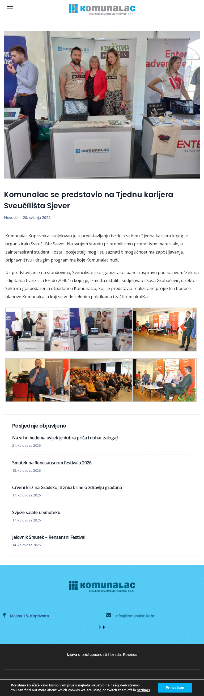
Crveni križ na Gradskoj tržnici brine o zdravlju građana (67, 487)
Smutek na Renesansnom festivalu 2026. (52, 463)
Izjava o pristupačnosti (87, 654)
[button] (100, 627)
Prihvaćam (175, 687)
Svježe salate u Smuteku (36, 512)
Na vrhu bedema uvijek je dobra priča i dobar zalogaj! (65, 438)
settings (143, 690)
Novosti (11, 217)
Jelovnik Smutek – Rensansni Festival (48, 537)
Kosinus (130, 654)
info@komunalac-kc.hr (135, 615)
